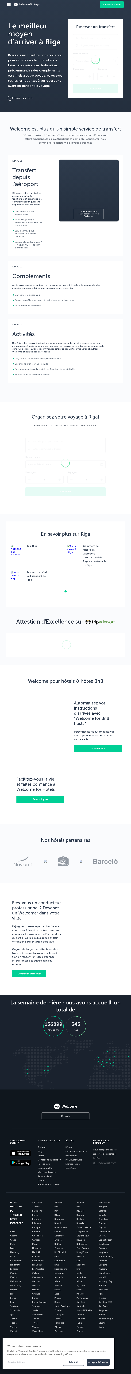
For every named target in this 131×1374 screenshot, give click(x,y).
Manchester (105, 1273)
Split (12, 1314)
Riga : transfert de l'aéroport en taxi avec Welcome (89, 213)
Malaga (35, 1273)
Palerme (81, 1294)
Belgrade (103, 1211)
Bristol (57, 1223)
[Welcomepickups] (9, 4)
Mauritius (81, 1277)
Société (42, 1147)
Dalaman (81, 1240)
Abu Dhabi (37, 1202)
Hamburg (14, 1252)
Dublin (57, 1244)
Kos (78, 1260)
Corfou (102, 1236)
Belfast (80, 1211)
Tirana (13, 1323)
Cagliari (102, 1227)
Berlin (35, 1215)
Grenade (103, 1248)
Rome (57, 1302)
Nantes (13, 1289)
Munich (58, 1285)
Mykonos (81, 1285)
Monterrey (15, 1285)
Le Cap (57, 1231)
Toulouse (59, 1323)
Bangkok (103, 1207)
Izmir (56, 1256)
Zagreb (13, 1331)
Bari (56, 1211)
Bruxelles (81, 1223)
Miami (57, 1281)
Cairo (12, 1231)
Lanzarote (15, 1265)
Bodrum (80, 1215)
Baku (56, 1207)
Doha (12, 1244)
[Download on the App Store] (22, 1153)
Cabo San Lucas (84, 1227)
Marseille (58, 1277)
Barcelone (37, 1211)
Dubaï (35, 1244)
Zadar (101, 1327)
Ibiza (12, 1256)
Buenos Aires (60, 1227)
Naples (35, 1289)
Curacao (36, 1240)
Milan (79, 1281)
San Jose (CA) (105, 1302)
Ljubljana (103, 1265)
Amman (80, 1202)
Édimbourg (104, 1244)
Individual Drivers (74, 1160)
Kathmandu (16, 1260)
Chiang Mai (37, 1236)
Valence (103, 1323)
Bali (78, 1207)
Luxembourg (60, 1269)
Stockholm (37, 1314)
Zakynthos (37, 1331)
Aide (67, 1116)
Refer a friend (45, 1176)
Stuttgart (59, 1314)
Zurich (80, 1331)
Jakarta (80, 1256)
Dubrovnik (82, 1244)
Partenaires (71, 1155)
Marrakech (37, 1277)
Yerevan (80, 1327)
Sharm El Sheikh (84, 1310)
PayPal (96, 1158)
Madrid (13, 1273)
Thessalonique (106, 1319)
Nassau (57, 1289)
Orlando (36, 1294)
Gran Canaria (83, 1248)
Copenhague (83, 1236)
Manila (13, 1277)
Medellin (103, 1277)
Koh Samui (59, 1260)
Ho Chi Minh (60, 1252)
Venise (13, 1327)
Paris (101, 1294)
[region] (58, 1353)
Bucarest (103, 1223)
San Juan (14, 1306)
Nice (12, 1294)
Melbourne (15, 1281)
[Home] (65, 1106)
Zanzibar (58, 1331)
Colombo (59, 1236)
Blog (40, 1151)
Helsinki (36, 1252)
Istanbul (36, 1256)
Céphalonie (38, 1260)
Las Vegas (37, 1265)
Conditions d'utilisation (49, 1160)
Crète (13, 1240)
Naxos (80, 1289)
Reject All (73, 1362)
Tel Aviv (58, 1319)
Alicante (58, 1202)
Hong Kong (82, 1252)
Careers (42, 1180)
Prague (58, 1298)
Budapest (37, 1227)
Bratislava (103, 1219)
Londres (14, 1269)
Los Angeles (38, 1269)
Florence (36, 1248)
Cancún (36, 1231)
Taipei (102, 1314)
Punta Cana (82, 1298)
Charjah (58, 1310)
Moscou (36, 1285)
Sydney (80, 1314)
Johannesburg (106, 1256)
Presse (41, 1155)
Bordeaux (59, 1219)
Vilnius (57, 1327)
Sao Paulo (103, 1306)
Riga (12, 1302)
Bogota (102, 1215)
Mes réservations (112, 4)
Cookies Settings (16, 1362)
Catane (13, 1236)
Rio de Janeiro (39, 1302)
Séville (35, 1310)
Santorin (81, 1306)
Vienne (35, 1327)
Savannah (15, 1310)
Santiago (36, 1306)
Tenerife (81, 1319)
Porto (35, 1298)
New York (103, 1289)
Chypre (58, 1240)
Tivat (35, 1323)
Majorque (59, 1273)
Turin (79, 1323)
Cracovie (103, 1260)
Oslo (56, 1294)
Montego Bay (105, 1281)
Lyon (79, 1269)
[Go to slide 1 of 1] (65, 591)
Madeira (103, 1269)
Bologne (36, 1219)
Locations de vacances (77, 1151)
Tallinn (13, 1319)
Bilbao (57, 1215)
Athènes (36, 1207)
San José (81, 1302)
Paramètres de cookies (49, 1184)
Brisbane (36, 1223)
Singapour (104, 1310)
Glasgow (58, 1248)
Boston (80, 1219)
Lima (56, 1265)
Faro (12, 1248)
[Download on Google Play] (22, 1163)
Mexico (36, 1281)
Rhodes (102, 1298)
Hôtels (69, 1147)
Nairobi (102, 1285)
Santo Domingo (62, 1306)
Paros (13, 1298)
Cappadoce (82, 1231)
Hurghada (103, 1252)
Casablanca (104, 1231)
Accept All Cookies (98, 1362)
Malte (79, 1273)
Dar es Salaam (105, 1240)
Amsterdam (104, 1202)
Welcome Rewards (47, 1172)
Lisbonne (81, 1265)
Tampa (35, 1319)
